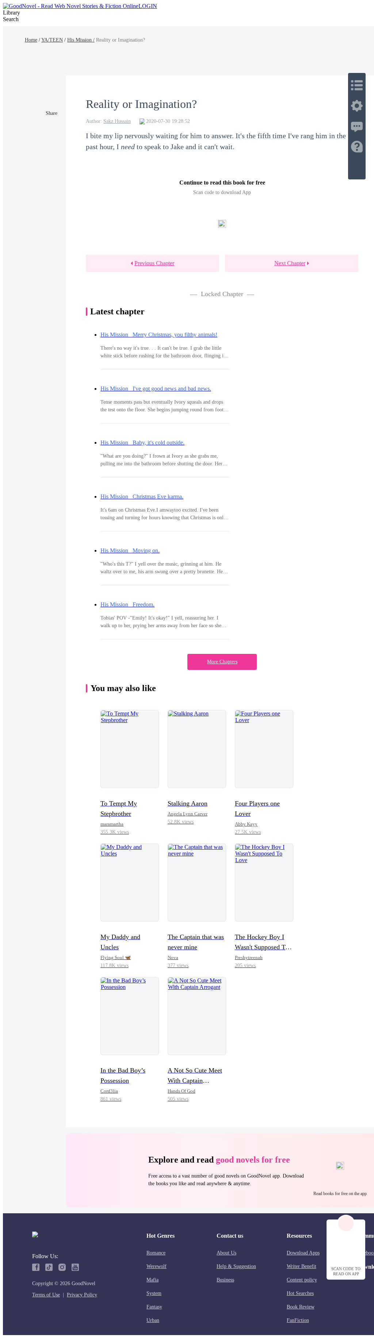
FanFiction (298, 1320)
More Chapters (222, 661)
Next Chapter (289, 263)
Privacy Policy (82, 1295)
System (153, 1293)
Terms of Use (46, 1295)
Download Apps (303, 1253)
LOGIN (147, 6)
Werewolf (156, 1266)
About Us (226, 1253)
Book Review (300, 1307)
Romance (155, 1253)
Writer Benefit (301, 1266)
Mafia (152, 1280)
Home (31, 40)
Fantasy (154, 1307)
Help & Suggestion (236, 1266)
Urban (152, 1320)
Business (225, 1280)
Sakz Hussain (117, 121)
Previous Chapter (154, 263)
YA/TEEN (52, 40)
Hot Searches (300, 1293)
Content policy (302, 1280)
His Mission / (81, 40)
